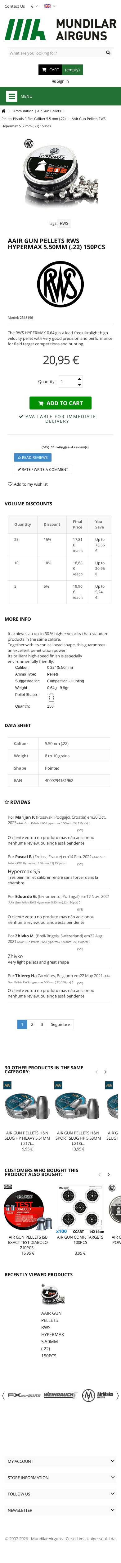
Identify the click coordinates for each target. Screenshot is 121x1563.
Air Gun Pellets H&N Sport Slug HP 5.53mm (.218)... (78, 1138)
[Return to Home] (3, 111)
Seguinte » (60, 1024)
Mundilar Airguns (47, 1538)
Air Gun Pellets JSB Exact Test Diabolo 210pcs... (28, 1242)
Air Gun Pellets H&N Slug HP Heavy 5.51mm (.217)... (27, 1138)
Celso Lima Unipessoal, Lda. (91, 1538)
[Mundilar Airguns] (60, 30)
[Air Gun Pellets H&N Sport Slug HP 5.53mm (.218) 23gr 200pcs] (78, 1105)
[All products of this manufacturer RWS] (60, 284)
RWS (64, 223)
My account (20, 1461)
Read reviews (34, 457)
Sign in (62, 81)
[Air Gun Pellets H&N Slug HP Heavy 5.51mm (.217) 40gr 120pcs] (27, 1105)
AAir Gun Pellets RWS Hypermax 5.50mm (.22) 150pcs (52, 1334)
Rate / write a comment (44, 469)
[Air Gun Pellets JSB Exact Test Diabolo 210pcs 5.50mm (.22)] (27, 1208)
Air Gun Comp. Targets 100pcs (80, 1239)
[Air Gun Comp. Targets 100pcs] (80, 1208)
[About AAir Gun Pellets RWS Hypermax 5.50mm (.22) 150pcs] (53, 1295)
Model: (13, 317)
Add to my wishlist (31, 484)
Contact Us (15, 6)
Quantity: (47, 381)
